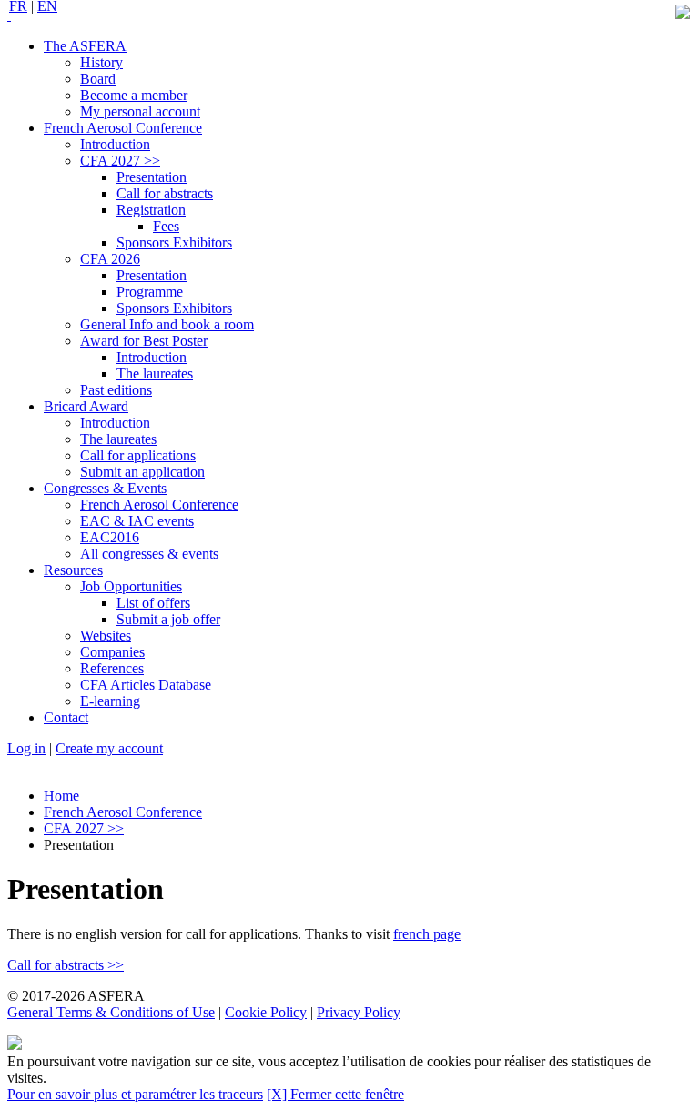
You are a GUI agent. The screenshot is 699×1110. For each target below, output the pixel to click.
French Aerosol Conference (123, 812)
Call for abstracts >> (65, 965)
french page (427, 934)
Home (61, 795)
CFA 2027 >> (84, 828)
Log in (26, 748)
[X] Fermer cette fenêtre (335, 1094)
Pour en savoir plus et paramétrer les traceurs (135, 1094)
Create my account (109, 748)
